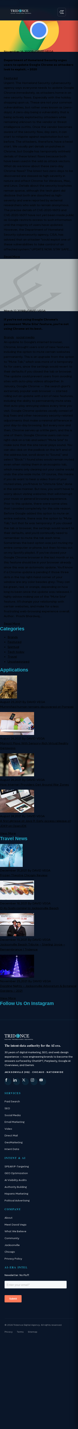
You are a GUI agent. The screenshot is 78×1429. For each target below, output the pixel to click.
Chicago (10, 1267)
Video (8, 1145)
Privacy (9, 1347)
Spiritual (13, 647)
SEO (7, 1124)
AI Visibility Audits (16, 1196)
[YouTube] (42, 1097)
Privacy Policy (13, 1274)
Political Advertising (17, 1216)
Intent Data (12, 1165)
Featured (11, 78)
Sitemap (32, 1347)
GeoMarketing (14, 1158)
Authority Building (16, 1203)
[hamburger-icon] (62, 12)
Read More (12, 257)
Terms (20, 1347)
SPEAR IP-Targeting (17, 1182)
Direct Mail (11, 1151)
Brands (9, 337)
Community (12, 1254)
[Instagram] (34, 1097)
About (8, 1233)
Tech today (16, 652)
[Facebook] (8, 1097)
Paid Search (12, 1117)
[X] (25, 1097)
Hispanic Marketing (16, 1209)
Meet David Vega (15, 1240)
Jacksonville (12, 1261)
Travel (12, 657)
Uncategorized (18, 662)
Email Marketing (14, 1138)
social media (25, 337)
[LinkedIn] (16, 1097)
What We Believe (15, 1247)
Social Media (13, 1131)
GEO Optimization (16, 1189)
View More (8, 833)
